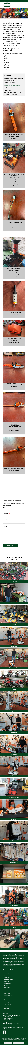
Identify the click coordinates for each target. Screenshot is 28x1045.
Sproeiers (14, 840)
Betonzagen (14, 819)
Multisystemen (7, 993)
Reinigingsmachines (14, 797)
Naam (5, 507)
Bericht (5, 526)
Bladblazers (14, 732)
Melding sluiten (8, 1042)
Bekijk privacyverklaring (18, 1042)
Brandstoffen (14, 884)
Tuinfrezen (14, 689)
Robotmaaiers (14, 603)
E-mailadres (6, 513)
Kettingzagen (14, 754)
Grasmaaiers (14, 581)
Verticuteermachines (14, 667)
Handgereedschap (14, 862)
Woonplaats (6, 520)
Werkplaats (14, 949)
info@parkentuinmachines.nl (12, 85)
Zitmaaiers (14, 624)
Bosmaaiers (14, 646)
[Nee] (26, 1040)
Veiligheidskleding (14, 905)
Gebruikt (14, 927)
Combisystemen (14, 776)
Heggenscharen (14, 711)
